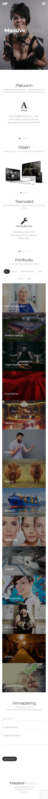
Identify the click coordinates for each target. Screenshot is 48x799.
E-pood (20, 279)
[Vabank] (24, 414)
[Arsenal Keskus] (24, 327)
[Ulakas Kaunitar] (24, 677)
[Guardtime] (24, 385)
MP (4, 4)
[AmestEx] (24, 502)
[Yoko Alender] (24, 590)
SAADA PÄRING (9, 759)
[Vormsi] (24, 473)
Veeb (29, 279)
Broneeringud (27, 271)
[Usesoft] (24, 560)
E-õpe (40, 271)
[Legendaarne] (24, 356)
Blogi (14, 271)
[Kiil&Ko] (24, 648)
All (6, 271)
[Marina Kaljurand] (24, 298)
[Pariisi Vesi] (24, 531)
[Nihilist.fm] (24, 619)
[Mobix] (24, 444)
